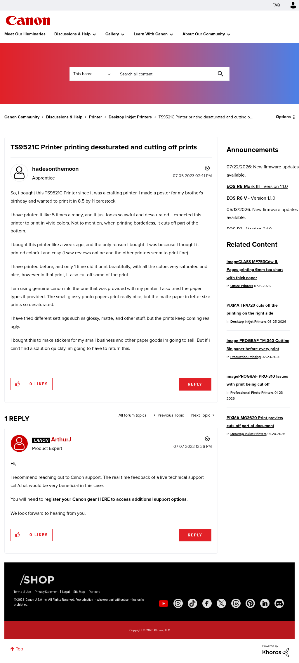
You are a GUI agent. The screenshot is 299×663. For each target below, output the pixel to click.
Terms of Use (22, 591)
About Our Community (203, 34)
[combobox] (172, 74)
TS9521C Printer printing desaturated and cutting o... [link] (206, 117)
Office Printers (241, 286)
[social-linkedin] (265, 603)
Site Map (79, 591)
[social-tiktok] (192, 603)
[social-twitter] (221, 603)
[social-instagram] (178, 603)
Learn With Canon (151, 34)
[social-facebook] (207, 603)
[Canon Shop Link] (34, 579)
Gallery (112, 34)
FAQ (276, 5)
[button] (18, 384)
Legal (66, 591)
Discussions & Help (72, 34)
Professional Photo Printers (252, 392)
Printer (95, 117)
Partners (94, 591)
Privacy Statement (46, 591)
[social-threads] (236, 603)
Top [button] (19, 648)
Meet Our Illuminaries (25, 34)
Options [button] (283, 117)
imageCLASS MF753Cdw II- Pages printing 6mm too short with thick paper (255, 270)
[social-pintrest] (250, 603)
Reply (195, 384)
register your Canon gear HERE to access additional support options (115, 499)
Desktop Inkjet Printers (130, 117)
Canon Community (28, 20)
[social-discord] (279, 603)
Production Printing (245, 357)
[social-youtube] (163, 603)
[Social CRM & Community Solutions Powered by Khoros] (276, 650)
